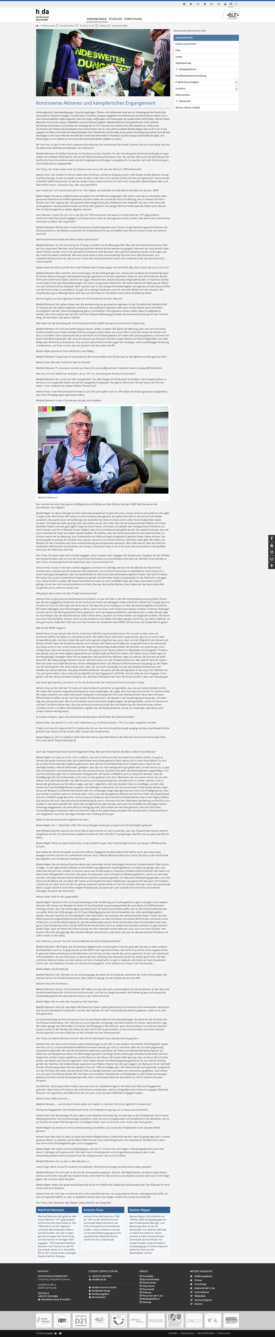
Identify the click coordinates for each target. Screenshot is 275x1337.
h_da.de (48, 1333)
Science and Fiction (185, 43)
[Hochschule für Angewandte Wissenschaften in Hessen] (43, 1320)
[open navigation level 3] (96, 25)
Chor (178, 50)
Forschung (133, 19)
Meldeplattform (187, 69)
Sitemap (146, 1302)
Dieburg (146, 1292)
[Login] (197, 4)
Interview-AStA (119, 25)
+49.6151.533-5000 (48, 1296)
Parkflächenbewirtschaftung (190, 75)
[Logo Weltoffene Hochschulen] (232, 1320)
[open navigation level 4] (108, 25)
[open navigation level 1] (56, 25)
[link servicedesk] (225, 4)
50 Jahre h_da (87, 25)
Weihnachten (182, 94)
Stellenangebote (203, 1276)
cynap (178, 56)
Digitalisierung (183, 63)
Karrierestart (99, 1297)
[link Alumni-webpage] (60, 1333)
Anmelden (148, 1276)
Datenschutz (149, 1282)
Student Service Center (104, 1287)
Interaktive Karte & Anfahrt (56, 1299)
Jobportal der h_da (205, 1288)
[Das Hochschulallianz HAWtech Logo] (137, 1320)
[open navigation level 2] (76, 25)
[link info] (184, 4)
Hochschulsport (203, 1300)
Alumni (198, 1303)
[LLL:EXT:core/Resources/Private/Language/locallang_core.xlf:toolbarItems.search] (218, 4)
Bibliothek (200, 1296)
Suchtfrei (180, 88)
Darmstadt (148, 1289)
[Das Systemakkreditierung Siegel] (62, 1320)
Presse (198, 1280)
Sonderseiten (67, 25)
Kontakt (173, 1333)
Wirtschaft (184, 101)
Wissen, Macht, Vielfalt (187, 107)
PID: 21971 (70, 1333)
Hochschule (96, 19)
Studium (115, 19)
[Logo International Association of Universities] (175, 1320)
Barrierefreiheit (150, 1279)
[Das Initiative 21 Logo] (81, 1320)
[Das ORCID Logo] (194, 1320)
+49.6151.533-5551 (102, 1276)
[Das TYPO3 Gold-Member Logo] (213, 1320)
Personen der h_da (152, 1295)
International (202, 1292)
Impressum (148, 1285)
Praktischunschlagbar (187, 82)
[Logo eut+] (100, 1320)
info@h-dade (99, 1279)
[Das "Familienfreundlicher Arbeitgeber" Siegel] (118, 1320)
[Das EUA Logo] (156, 1320)
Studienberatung (101, 1290)
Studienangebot (100, 1294)
